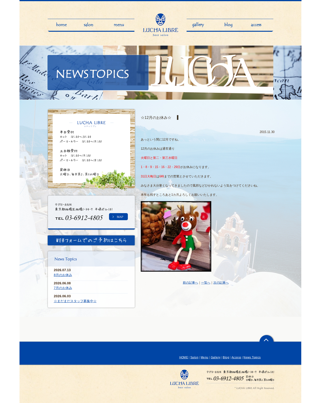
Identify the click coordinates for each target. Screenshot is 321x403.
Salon (194, 357)
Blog (226, 357)
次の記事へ (221, 282)
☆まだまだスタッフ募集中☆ (75, 301)
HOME (183, 357)
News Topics (252, 357)
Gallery (216, 357)
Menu (204, 357)
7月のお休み (63, 288)
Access (236, 357)
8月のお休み (63, 275)
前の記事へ (190, 282)
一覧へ (205, 282)
